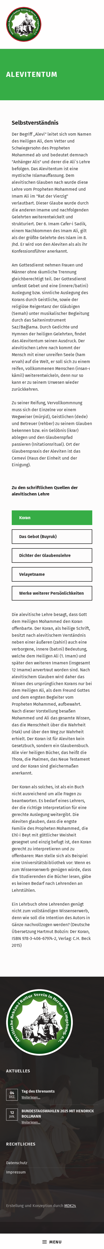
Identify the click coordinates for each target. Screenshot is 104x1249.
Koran (24, 517)
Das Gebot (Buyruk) (38, 536)
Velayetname (32, 574)
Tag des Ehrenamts (38, 1091)
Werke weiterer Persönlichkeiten (51, 593)
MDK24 (70, 1205)
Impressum (16, 1172)
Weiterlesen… (31, 1097)
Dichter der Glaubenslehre (45, 555)
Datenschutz (16, 1162)
